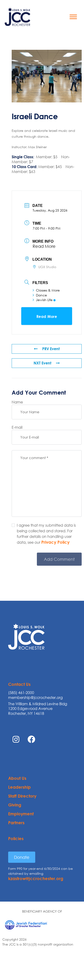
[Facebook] (31, 739)
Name (17, 401)
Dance (41, 295)
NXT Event (42, 363)
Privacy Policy (55, 542)
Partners (16, 822)
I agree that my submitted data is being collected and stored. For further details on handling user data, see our (46, 534)
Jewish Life (44, 300)
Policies (16, 838)
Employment (21, 813)
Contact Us (19, 684)
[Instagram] (16, 739)
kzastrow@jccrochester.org (35, 878)
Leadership (19, 787)
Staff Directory (22, 796)
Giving (14, 804)
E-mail (17, 427)
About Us (17, 778)
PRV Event (51, 348)
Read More (44, 246)
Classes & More (48, 290)
